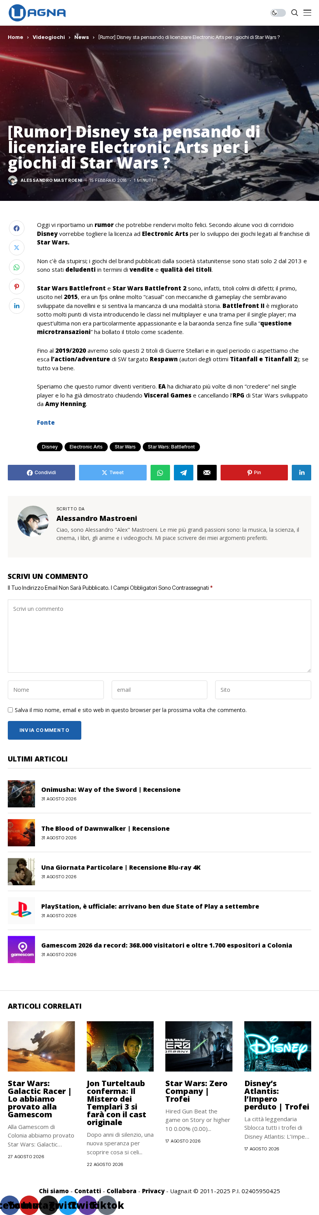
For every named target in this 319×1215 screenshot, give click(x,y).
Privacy (153, 1191)
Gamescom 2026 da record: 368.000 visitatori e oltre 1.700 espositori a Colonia (166, 945)
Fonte (46, 422)
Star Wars (125, 447)
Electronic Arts (86, 447)
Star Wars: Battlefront (171, 447)
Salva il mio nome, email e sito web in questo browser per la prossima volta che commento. (131, 710)
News (81, 37)
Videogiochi (49, 37)
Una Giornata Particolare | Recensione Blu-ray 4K (121, 867)
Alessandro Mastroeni (51, 180)
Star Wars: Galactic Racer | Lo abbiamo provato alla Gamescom (40, 1099)
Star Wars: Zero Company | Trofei (196, 1091)
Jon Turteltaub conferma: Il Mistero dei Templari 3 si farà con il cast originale (116, 1102)
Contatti (87, 1191)
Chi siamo (54, 1191)
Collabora (122, 1191)
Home (15, 37)
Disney (50, 447)
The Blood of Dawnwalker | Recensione (105, 828)
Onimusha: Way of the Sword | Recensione (111, 789)
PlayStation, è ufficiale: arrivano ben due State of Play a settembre (150, 906)
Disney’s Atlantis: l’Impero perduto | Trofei (276, 1095)
